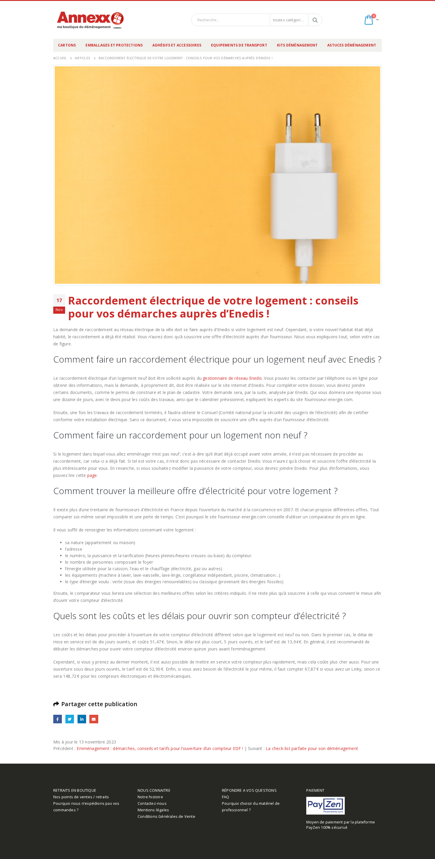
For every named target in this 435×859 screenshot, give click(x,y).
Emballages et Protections (114, 45)
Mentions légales (153, 809)
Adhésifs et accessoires (176, 45)
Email (93, 719)
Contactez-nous (152, 803)
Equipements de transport (239, 45)
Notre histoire (150, 796)
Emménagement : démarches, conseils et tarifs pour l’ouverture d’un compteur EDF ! (160, 748)
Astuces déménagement (351, 45)
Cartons (67, 45)
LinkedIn (82, 719)
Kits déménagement (297, 45)
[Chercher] (315, 20)
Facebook (57, 719)
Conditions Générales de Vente (166, 816)
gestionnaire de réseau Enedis (232, 378)
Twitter (69, 719)
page (92, 475)
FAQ (225, 796)
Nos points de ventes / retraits (81, 796)
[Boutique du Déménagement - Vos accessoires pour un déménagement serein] (90, 20)
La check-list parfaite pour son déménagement (312, 748)
